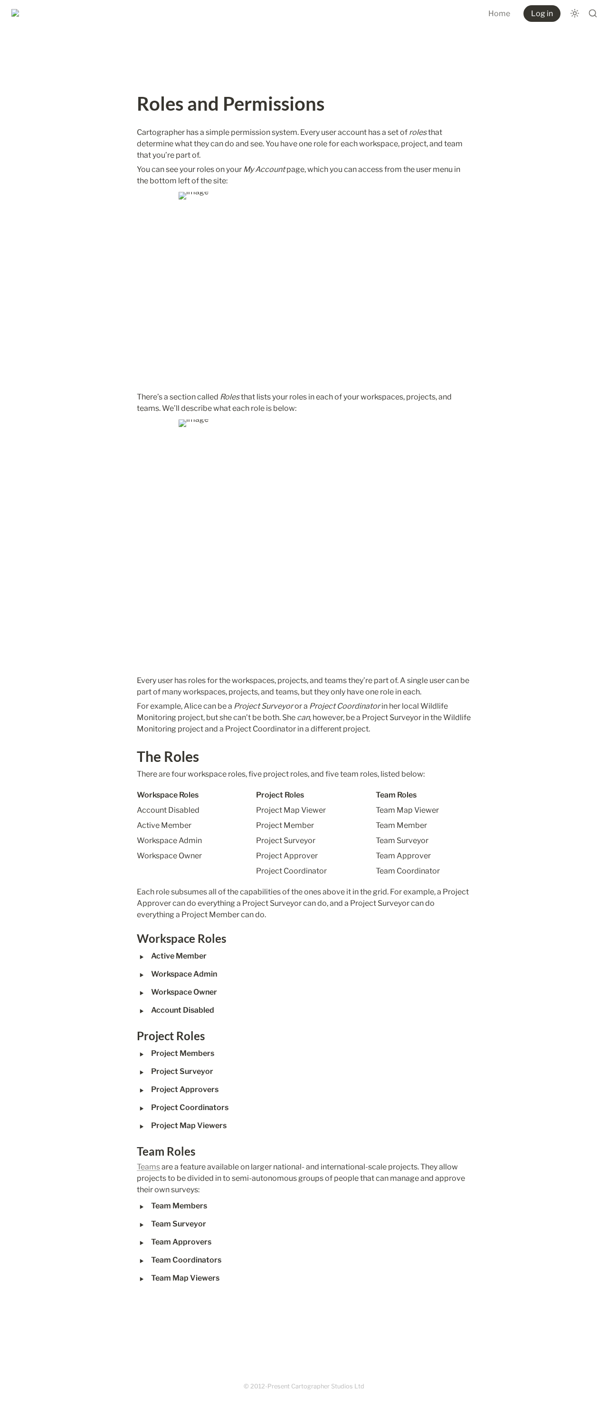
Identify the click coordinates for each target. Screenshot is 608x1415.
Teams (148, 1166)
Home (499, 13)
